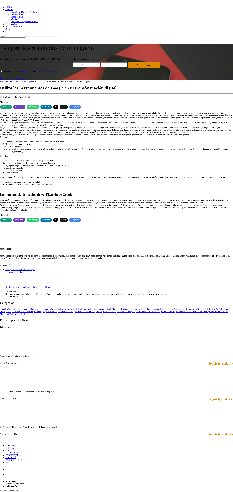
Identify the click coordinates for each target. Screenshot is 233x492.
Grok (63, 107)
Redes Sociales (215, 311)
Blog (7, 29)
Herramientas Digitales (195, 309)
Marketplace (101, 311)
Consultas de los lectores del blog (81, 309)
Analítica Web (6, 309)
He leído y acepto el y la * (29, 71)
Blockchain (35, 309)
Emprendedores (144, 309)
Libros (226, 309)
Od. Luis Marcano (13, 287)
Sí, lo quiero (144, 65)
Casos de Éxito (47, 309)
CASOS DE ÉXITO (14, 460)
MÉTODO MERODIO (15, 26)
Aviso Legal (26, 71)
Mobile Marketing (124, 311)
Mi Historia (10, 7)
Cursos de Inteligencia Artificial (24, 21)
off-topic (164, 311)
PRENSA (9, 448)
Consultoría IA (17, 14)
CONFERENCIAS (13, 453)
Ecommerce (101, 309)
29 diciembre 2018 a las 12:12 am (36, 287)
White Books (20, 314)
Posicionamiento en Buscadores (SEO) (192, 311)
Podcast (171, 311)
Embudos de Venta (129, 309)
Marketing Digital (41, 311)
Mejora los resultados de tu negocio (15, 79)
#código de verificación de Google (20, 269)
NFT (149, 311)
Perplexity (19, 107)
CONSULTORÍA (13, 455)
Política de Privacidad (44, 71)
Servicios (9, 9)
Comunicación (60, 309)
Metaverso (111, 311)
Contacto (9, 31)
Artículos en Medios (21, 309)
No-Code (156, 311)
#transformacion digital (15, 272)
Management (5, 311)
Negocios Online (139, 311)
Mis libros (15, 19)
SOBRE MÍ (10, 457)
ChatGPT (6, 107)
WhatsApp (32, 107)
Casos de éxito (17, 17)
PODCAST (10, 445)
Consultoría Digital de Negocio (24, 12)
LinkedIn (46, 107)
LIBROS (9, 450)
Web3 (11, 314)
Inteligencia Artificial (214, 309)
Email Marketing (113, 309)
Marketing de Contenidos (22, 311)
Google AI (75, 107)
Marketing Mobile (57, 311)
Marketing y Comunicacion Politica (80, 311)
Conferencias (11, 24)
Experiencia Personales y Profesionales (168, 309)
